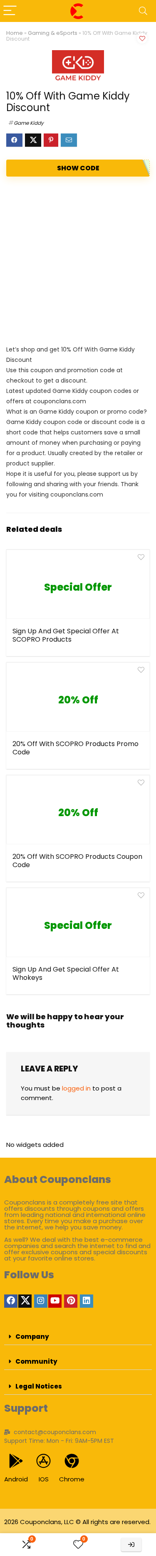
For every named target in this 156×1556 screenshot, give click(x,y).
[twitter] (25, 1301)
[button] (78, 1336)
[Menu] (10, 11)
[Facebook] (10, 1301)
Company (32, 1336)
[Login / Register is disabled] (131, 1544)
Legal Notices (38, 1386)
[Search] (143, 11)
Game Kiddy (29, 122)
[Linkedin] (86, 1301)
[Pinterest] (70, 1301)
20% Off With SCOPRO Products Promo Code (75, 748)
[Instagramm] (40, 1301)
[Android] (16, 1461)
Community (36, 1361)
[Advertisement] (78, 260)
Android (16, 1479)
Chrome (71, 1479)
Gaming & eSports (52, 32)
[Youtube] (55, 1301)
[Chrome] (71, 1461)
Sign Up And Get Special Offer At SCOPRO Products (65, 635)
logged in (76, 1088)
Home (14, 32)
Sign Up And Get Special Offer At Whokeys (65, 973)
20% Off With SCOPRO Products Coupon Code (77, 861)
